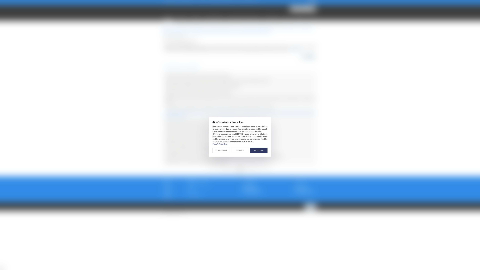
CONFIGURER (221, 150)
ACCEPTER (258, 150)
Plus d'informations (220, 144)
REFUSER (240, 150)
